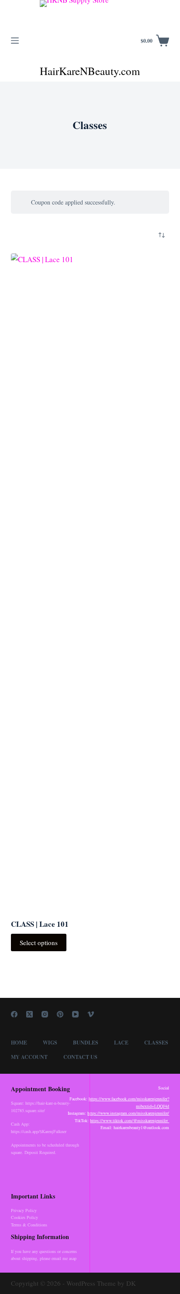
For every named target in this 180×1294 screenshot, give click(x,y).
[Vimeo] (90, 1014)
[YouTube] (75, 1014)
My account (29, 1057)
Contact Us (80, 1057)
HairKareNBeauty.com (90, 71)
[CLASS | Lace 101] (90, 580)
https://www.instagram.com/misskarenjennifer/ (128, 1113)
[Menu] (15, 40)
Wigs (50, 1042)
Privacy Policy (24, 1210)
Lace (121, 1042)
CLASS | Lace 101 (40, 923)
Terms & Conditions (29, 1225)
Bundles (85, 1042)
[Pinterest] (60, 1014)
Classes (156, 1042)
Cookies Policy (24, 1217)
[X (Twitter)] (29, 1014)
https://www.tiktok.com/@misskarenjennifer (129, 1120)
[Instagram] (45, 1014)
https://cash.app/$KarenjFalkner (38, 1131)
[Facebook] (14, 1014)
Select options (39, 942)
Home (19, 1042)
